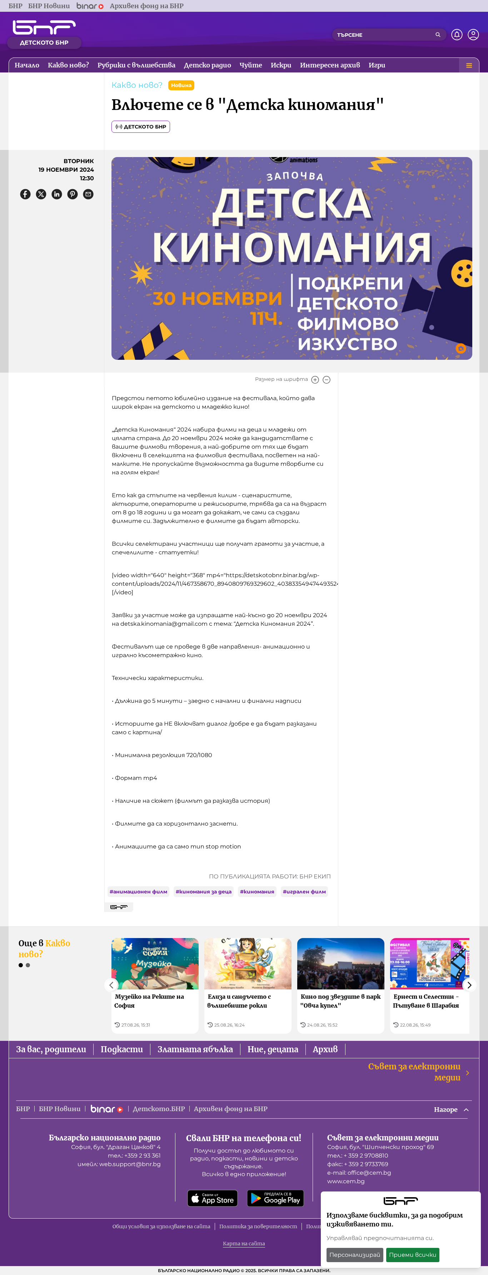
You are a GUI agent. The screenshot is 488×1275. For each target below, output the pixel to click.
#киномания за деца (203, 891)
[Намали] (326, 380)
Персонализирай (354, 1254)
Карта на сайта (244, 1243)
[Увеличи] (315, 380)
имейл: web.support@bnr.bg (119, 1164)
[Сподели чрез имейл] (88, 194)
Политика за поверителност (258, 1226)
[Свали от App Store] (212, 1198)
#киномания (257, 891)
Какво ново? (137, 85)
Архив (325, 1049)
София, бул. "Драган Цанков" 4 (116, 1147)
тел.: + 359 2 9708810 (357, 1155)
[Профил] (473, 35)
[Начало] (44, 27)
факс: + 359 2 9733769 (357, 1164)
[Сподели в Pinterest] (72, 194)
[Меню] (469, 65)
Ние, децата (273, 1049)
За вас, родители (51, 1049)
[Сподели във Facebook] (25, 194)
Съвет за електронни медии (414, 1072)
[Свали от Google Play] (275, 1198)
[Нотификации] (457, 35)
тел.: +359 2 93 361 (134, 1155)
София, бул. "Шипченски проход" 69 (380, 1147)
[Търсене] (438, 34)
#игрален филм (304, 891)
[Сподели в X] (41, 194)
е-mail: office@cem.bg (359, 1172)
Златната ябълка (195, 1049)
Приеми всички (413, 1254)
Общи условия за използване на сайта (161, 1226)
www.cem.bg (346, 1181)
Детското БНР (145, 127)
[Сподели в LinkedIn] (57, 194)
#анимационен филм (138, 891)
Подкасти (122, 1049)
